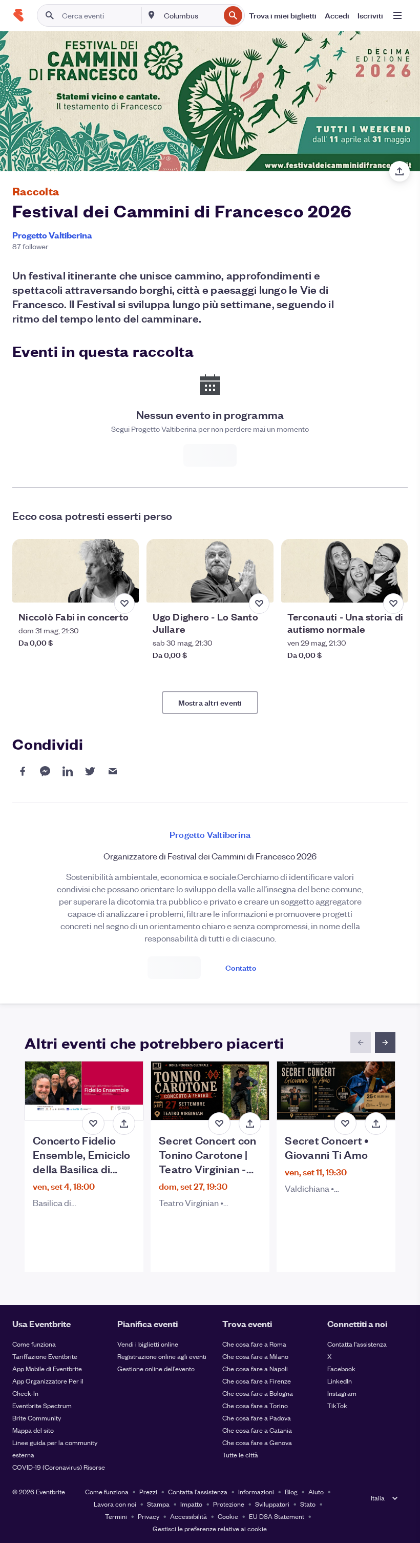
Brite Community (36, 1417)
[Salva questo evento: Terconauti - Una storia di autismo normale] (393, 603)
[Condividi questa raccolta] (399, 171)
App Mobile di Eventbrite (47, 1368)
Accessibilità (188, 1516)
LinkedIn (339, 1381)
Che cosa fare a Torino (255, 1405)
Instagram (341, 1393)
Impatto (191, 1504)
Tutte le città (240, 1454)
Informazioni (256, 1491)
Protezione (228, 1504)
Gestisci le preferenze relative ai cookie (210, 1528)
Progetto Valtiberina (52, 235)
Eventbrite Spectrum (42, 1405)
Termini (116, 1516)
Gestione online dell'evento (156, 1368)
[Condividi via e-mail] (112, 771)
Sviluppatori (272, 1504)
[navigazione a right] (385, 1042)
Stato (308, 1504)
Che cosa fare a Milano (255, 1356)
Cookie (228, 1516)
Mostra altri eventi (210, 702)
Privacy (148, 1516)
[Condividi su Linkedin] (67, 771)
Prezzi (148, 1491)
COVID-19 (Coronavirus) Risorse (58, 1467)
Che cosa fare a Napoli (255, 1368)
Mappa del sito (33, 1430)
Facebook (341, 1368)
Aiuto (316, 1491)
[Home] (18, 15)
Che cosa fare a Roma (254, 1344)
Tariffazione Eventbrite (44, 1356)
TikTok (337, 1405)
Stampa (158, 1504)
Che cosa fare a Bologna (257, 1393)
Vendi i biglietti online (147, 1344)
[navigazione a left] (360, 1042)
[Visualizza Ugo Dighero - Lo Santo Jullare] (209, 571)
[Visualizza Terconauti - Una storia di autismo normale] (344, 571)
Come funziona (34, 1344)
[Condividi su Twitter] (90, 771)
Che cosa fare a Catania (257, 1430)
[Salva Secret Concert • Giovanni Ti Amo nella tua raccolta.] (345, 1123)
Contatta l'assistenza (357, 1344)
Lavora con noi (115, 1504)
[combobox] (191, 15)
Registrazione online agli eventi (161, 1356)
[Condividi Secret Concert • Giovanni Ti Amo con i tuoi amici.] (376, 1123)
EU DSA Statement (276, 1516)
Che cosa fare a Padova (256, 1417)
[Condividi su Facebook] (22, 771)
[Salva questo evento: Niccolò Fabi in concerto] (124, 603)
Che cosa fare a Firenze (256, 1381)
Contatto (240, 967)
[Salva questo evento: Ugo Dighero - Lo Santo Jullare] (259, 603)
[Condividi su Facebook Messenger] (45, 771)
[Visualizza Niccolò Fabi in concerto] (75, 571)
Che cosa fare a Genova (257, 1442)
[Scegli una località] (151, 15)
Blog (291, 1491)
